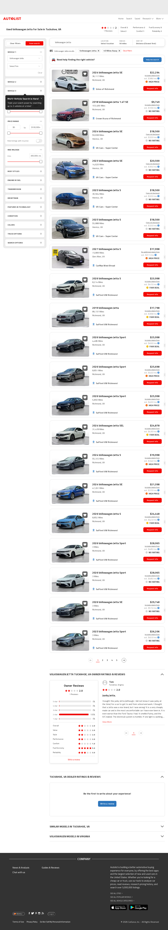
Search (129, 18)
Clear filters (127, 50)
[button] (24, 58)
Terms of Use (18, 921)
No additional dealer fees (150, 252)
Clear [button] (40, 72)
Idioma (19, 913)
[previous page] (90, 660)
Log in (51, 914)
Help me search (152, 59)
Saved (137, 18)
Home (121, 18)
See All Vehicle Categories (122, 900)
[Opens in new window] (118, 907)
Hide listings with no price (17, 140)
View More (107, 721)
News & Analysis (20, 867)
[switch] (37, 141)
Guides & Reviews (50, 867)
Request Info (152, 88)
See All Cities (116, 893)
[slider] (8, 111)
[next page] (124, 660)
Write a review (74, 759)
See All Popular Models (121, 897)
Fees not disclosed (152, 134)
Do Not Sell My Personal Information (55, 921)
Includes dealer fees (152, 75)
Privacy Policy (32, 921)
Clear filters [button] (15, 43)
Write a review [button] (107, 803)
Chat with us (18, 872)
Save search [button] (34, 43)
